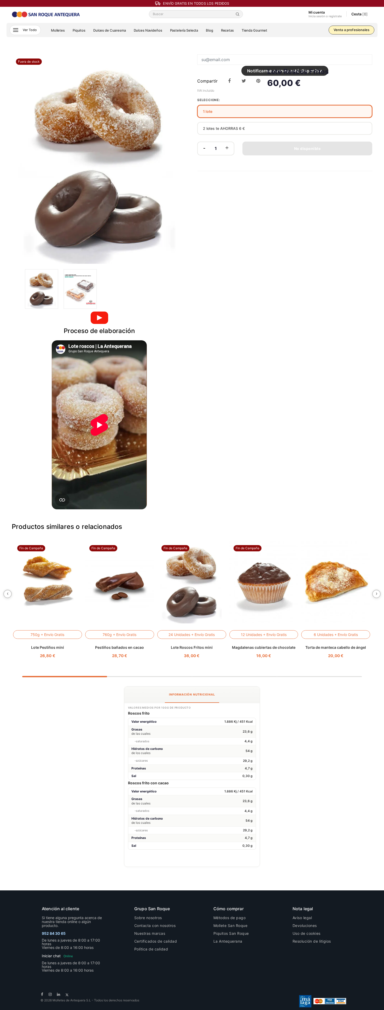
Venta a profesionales (351, 30)
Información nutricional (192, 694)
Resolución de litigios (312, 941)
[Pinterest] (258, 81)
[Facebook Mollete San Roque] (42, 994)
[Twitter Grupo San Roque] (67, 994)
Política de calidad (151, 949)
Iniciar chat (57, 956)
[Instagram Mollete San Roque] (50, 994)
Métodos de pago (229, 917)
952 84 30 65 (54, 933)
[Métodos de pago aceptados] (329, 1001)
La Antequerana (227, 941)
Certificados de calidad (155, 941)
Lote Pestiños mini (47, 647)
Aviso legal (302, 917)
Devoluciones (305, 925)
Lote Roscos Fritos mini (192, 647)
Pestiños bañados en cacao (119, 647)
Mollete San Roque (230, 925)
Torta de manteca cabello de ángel (335, 647)
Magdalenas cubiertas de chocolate (263, 647)
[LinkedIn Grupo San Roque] (58, 994)
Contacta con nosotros (155, 925)
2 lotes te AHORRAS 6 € (224, 128)
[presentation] (7, 594)
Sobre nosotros (148, 917)
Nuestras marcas (149, 933)
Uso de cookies (307, 933)
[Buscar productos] (238, 14)
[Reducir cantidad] (204, 148)
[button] (25, 30)
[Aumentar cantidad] (227, 148)
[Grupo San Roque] (46, 13)
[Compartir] (229, 81)
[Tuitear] (244, 81)
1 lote (207, 111)
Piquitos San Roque (231, 933)
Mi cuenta (325, 14)
